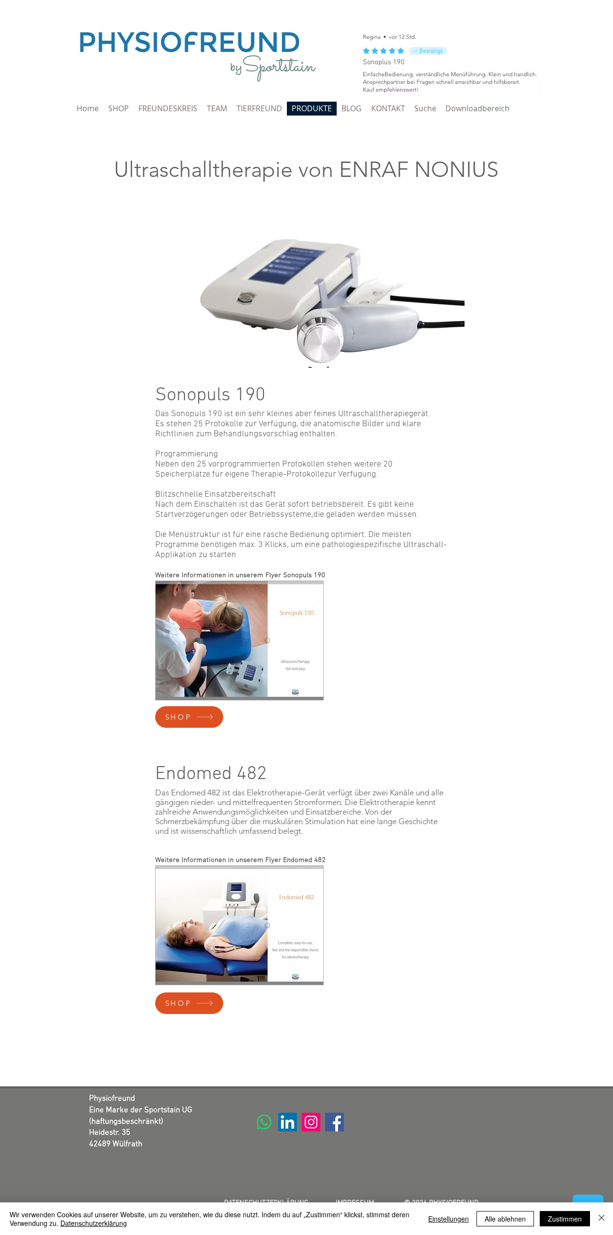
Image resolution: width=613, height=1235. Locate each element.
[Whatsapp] (264, 1122)
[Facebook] (334, 1122)
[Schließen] (601, 1218)
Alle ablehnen (505, 1218)
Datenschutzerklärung (93, 1223)
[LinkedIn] (287, 1122)
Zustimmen (565, 1218)
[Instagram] (311, 1122)
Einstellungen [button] (448, 1218)
